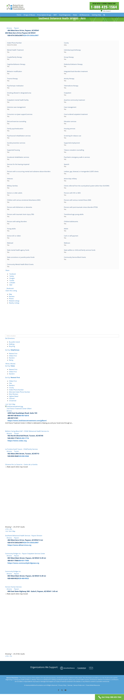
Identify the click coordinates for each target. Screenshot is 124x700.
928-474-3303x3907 (31, 35)
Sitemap (70, 685)
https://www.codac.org (17, 441)
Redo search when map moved (17, 467)
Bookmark (10, 288)
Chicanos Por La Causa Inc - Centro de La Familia (21, 464)
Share (7, 270)
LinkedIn (12, 283)
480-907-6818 (23, 415)
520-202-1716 (23, 438)
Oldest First (13, 356)
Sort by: (12, 350)
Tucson (16, 433)
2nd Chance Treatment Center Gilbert (19, 408)
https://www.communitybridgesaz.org (23, 563)
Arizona (9, 28)
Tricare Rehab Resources (93, 685)
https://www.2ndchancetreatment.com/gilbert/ (27, 420)
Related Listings (14, 301)
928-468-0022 (23, 578)
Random (12, 358)
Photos (11, 298)
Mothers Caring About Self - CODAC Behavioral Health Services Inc (27, 431)
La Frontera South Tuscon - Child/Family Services (21, 449)
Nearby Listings (14, 303)
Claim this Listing (11, 291)
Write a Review (10, 364)
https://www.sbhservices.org (19, 545)
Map (10, 294)
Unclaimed (12, 401)
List (6, 404)
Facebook (12, 274)
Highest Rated (13, 396)
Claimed (11, 398)
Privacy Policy (62, 685)
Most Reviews (13, 394)
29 (10, 529)
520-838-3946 (23, 456)
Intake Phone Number (16, 390)
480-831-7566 (23, 560)
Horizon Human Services (13, 587)
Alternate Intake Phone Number (19, 392)
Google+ (12, 278)
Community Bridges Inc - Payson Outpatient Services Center (25, 553)
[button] (104, 15)
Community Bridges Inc (13, 571)
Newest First (13, 353)
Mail (10, 285)
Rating (11, 360)
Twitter (11, 276)
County (11, 388)
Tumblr (11, 280)
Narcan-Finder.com (79, 685)
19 (10, 656)
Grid (10, 404)
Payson (16, 28)
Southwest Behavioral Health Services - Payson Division (23, 535)
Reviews (11, 296)
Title (10, 383)
